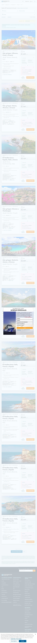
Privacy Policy (18, 638)
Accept (22, 641)
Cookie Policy (13, 638)
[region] (18, 638)
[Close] (35, 634)
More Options (14, 641)
